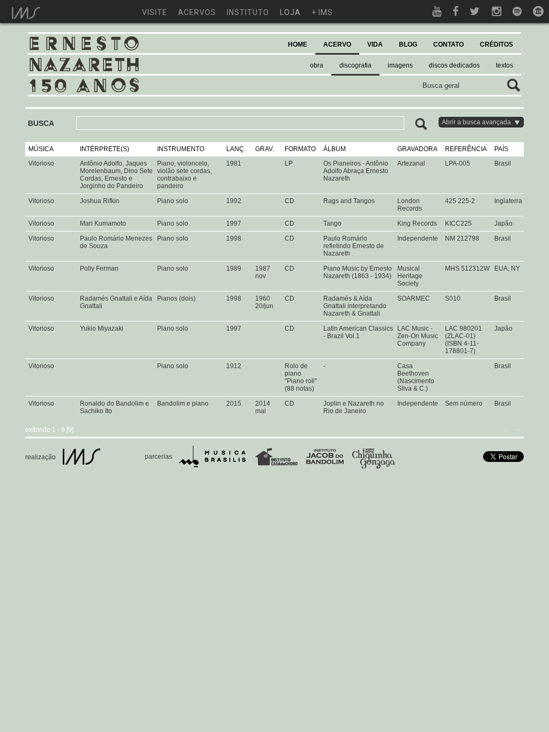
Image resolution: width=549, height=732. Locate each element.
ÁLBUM (334, 149)
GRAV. (264, 149)
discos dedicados (454, 65)
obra (316, 65)
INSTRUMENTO (180, 149)
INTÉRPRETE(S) (104, 149)
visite (154, 12)
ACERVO (337, 44)
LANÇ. (236, 149)
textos (504, 65)
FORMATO (300, 149)
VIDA (375, 44)
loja (290, 12)
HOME (297, 44)
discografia (355, 65)
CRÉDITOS (496, 44)
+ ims (322, 12)
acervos (197, 12)
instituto (248, 12)
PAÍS (501, 149)
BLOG (408, 44)
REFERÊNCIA (466, 149)
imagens (400, 65)
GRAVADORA (417, 149)
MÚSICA (41, 149)
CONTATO (448, 44)
